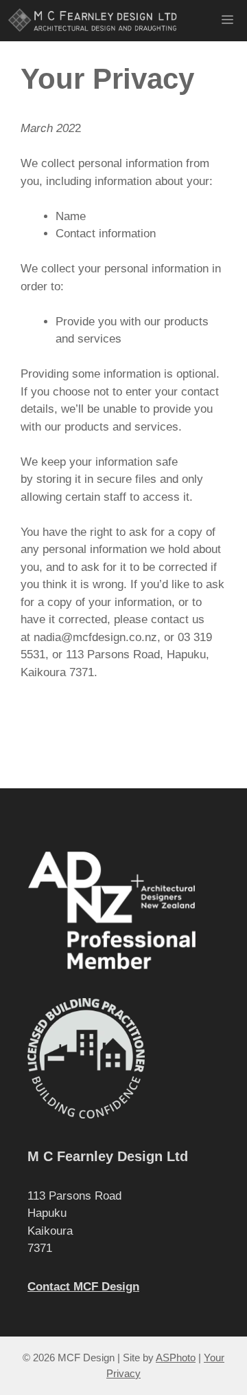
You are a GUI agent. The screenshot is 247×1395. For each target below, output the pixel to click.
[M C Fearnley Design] (94, 20)
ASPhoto (176, 1357)
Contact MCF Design (83, 1286)
